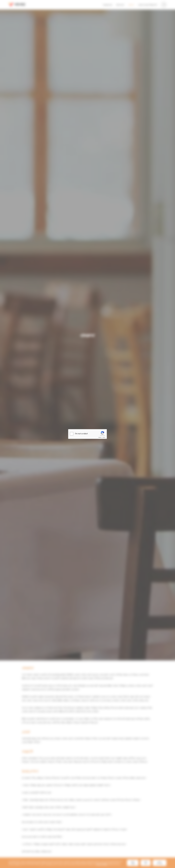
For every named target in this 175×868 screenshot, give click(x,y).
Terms (103, 437)
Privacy (99, 437)
